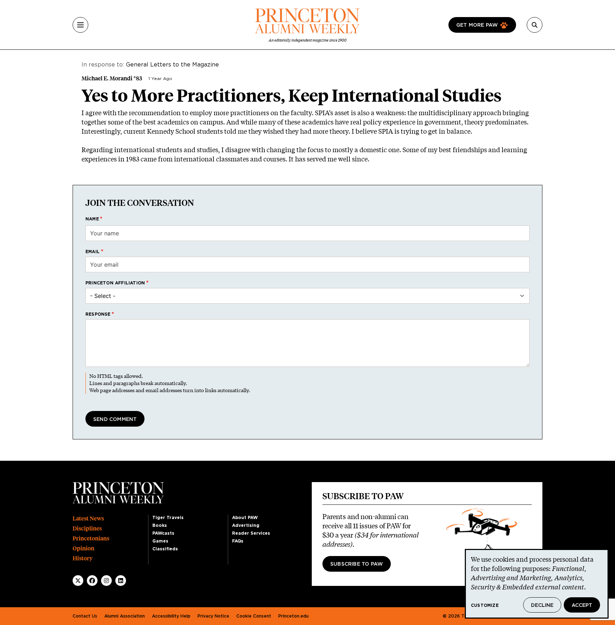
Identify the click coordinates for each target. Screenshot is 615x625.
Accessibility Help (171, 616)
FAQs (237, 541)
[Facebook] (92, 580)
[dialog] (537, 584)
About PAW (245, 518)
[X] (78, 580)
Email (92, 252)
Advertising (245, 525)
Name (92, 219)
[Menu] (80, 25)
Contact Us (85, 616)
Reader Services (251, 533)
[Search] (534, 25)
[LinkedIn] (120, 580)
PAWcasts (163, 533)
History (83, 558)
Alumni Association (124, 616)
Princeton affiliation (115, 283)
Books (159, 525)
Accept (582, 605)
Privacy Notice (213, 616)
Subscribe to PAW (356, 564)
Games (160, 541)
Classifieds (165, 549)
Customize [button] (485, 605)
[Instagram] (106, 580)
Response (98, 314)
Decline (542, 605)
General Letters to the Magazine (172, 65)
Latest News (88, 518)
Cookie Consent (253, 616)
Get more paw (477, 25)
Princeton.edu (293, 616)
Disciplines (87, 528)
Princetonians (91, 538)
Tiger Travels (168, 518)
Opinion (83, 548)
